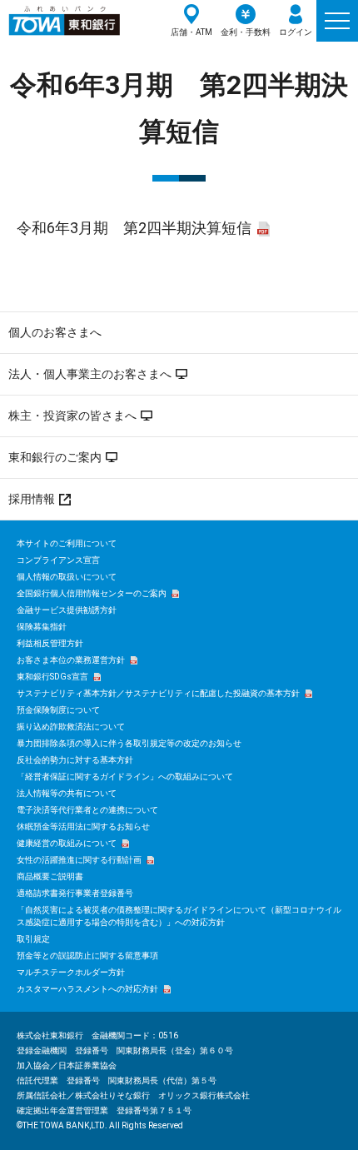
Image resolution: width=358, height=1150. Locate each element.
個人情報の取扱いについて (67, 576)
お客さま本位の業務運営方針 (71, 660)
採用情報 (31, 498)
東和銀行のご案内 (55, 457)
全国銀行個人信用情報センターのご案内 (92, 593)
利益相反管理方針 (50, 643)
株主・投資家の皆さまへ (72, 415)
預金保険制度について (58, 709)
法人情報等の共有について (67, 793)
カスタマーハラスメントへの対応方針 (87, 988)
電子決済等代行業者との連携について (87, 809)
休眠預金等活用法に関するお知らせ (83, 826)
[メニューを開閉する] (337, 21)
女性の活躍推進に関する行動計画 (79, 859)
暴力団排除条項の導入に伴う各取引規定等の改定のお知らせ (129, 743)
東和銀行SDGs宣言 (52, 676)
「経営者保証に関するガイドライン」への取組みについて (125, 776)
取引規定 (33, 938)
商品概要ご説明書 (50, 876)
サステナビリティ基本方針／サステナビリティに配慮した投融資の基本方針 (158, 693)
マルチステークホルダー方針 (71, 972)
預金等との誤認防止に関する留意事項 (87, 955)
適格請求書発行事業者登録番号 (75, 893)
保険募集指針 (42, 626)
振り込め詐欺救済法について (71, 726)
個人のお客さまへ (55, 332)
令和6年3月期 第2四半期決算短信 (134, 227)
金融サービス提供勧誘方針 (67, 610)
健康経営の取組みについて (67, 843)
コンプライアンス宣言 (58, 560)
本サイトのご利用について (67, 543)
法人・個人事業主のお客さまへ (90, 374)
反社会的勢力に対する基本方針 (75, 759)
